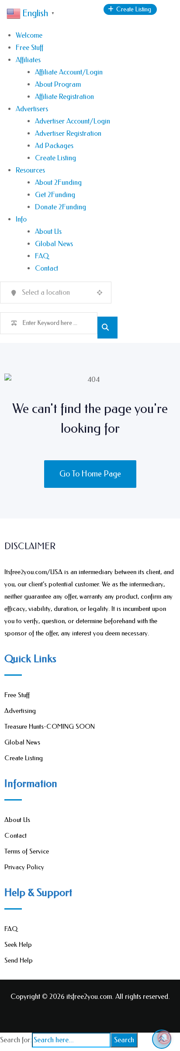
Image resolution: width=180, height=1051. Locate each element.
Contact (46, 268)
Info (21, 219)
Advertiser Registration (68, 133)
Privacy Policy (24, 867)
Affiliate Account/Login (69, 72)
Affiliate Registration (64, 96)
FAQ (42, 256)
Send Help (18, 960)
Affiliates (28, 60)
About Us (48, 231)
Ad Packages (54, 145)
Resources (30, 170)
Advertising (20, 711)
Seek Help (18, 945)
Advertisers (32, 109)
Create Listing (55, 158)
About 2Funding (58, 182)
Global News (54, 244)
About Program (58, 84)
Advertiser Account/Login (72, 121)
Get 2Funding (55, 194)
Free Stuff (29, 47)
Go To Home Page (90, 474)
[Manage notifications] (164, 1037)
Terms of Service (26, 851)
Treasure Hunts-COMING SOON (49, 726)
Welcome (29, 35)
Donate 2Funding (60, 207)
